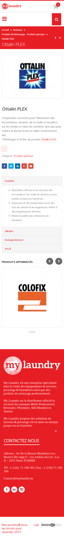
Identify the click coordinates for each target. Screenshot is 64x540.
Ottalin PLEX (48, 139)
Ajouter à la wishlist (18, 148)
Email (31, 166)
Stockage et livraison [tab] (14, 239)
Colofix (32, 331)
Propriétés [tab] (9, 180)
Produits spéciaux (23, 155)
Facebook (4, 166)
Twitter (11, 166)
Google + (24, 166)
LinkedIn (17, 166)
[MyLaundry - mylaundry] (11, 6)
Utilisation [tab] (9, 231)
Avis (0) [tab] (8, 248)
